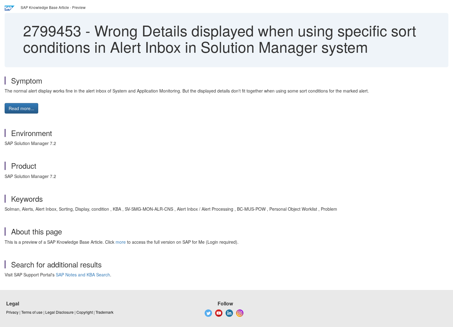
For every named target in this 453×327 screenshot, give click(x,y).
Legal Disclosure (59, 312)
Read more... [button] (21, 108)
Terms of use (32, 312)
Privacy (12, 312)
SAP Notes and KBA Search (83, 274)
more (121, 242)
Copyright (84, 312)
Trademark (104, 312)
